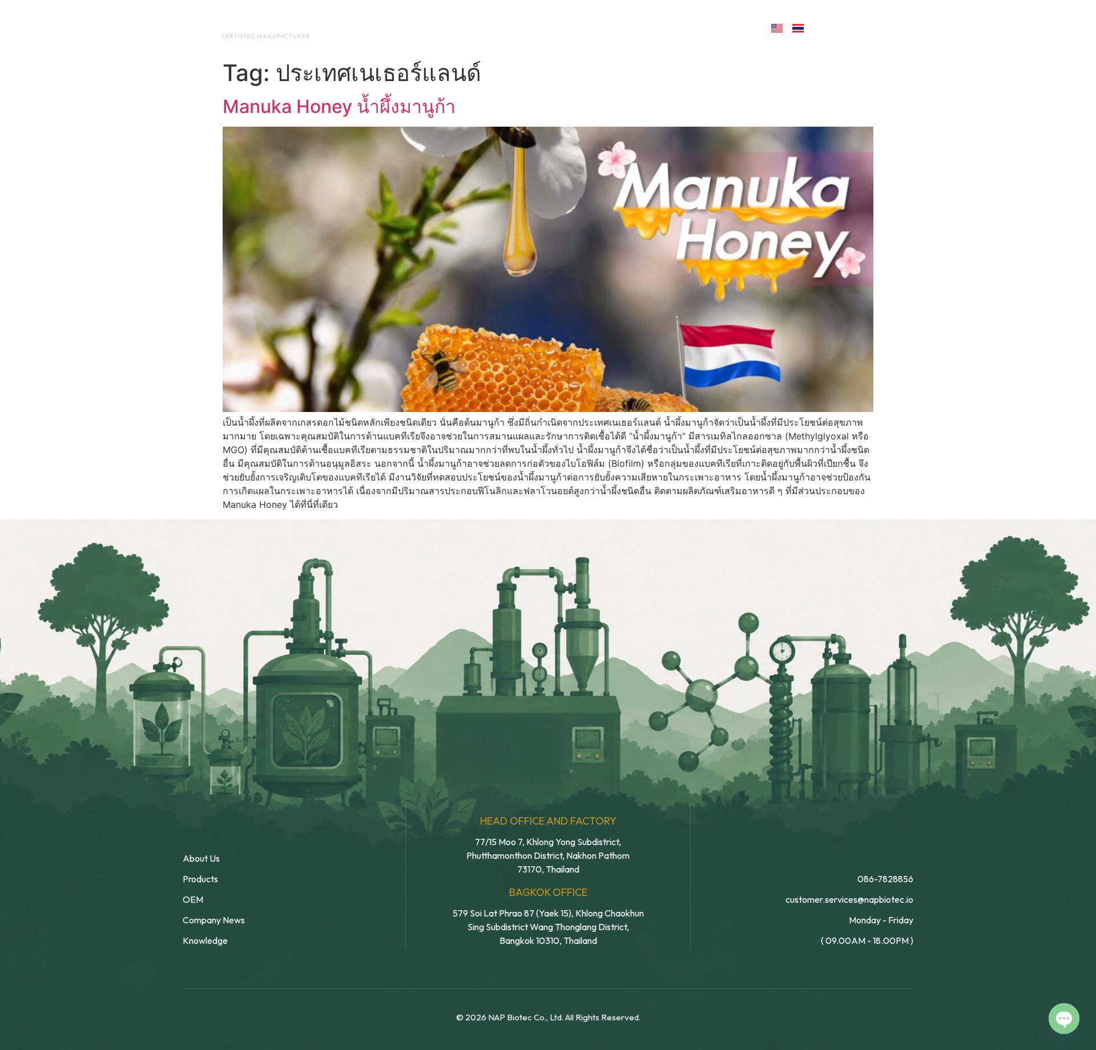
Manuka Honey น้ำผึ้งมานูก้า (339, 106)
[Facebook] (826, 27)
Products (573, 27)
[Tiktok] (900, 27)
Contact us (710, 27)
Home (362, 27)
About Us (421, 27)
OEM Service (496, 27)
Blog (632, 27)
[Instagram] (875, 27)
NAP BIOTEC (247, 24)
